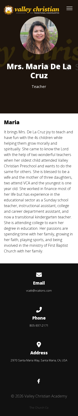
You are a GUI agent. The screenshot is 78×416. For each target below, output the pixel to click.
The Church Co (39, 407)
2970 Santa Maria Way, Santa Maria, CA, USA (39, 360)
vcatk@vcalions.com (39, 290)
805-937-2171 (39, 325)
